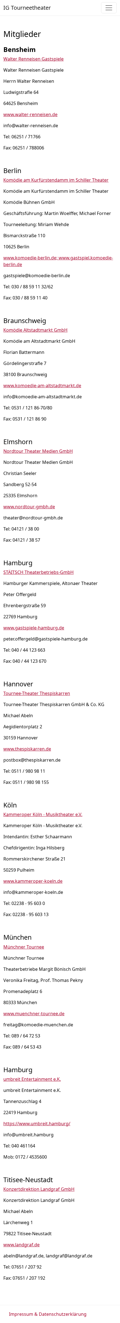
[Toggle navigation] (109, 7)
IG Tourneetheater (27, 7)
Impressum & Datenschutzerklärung (48, 1314)
